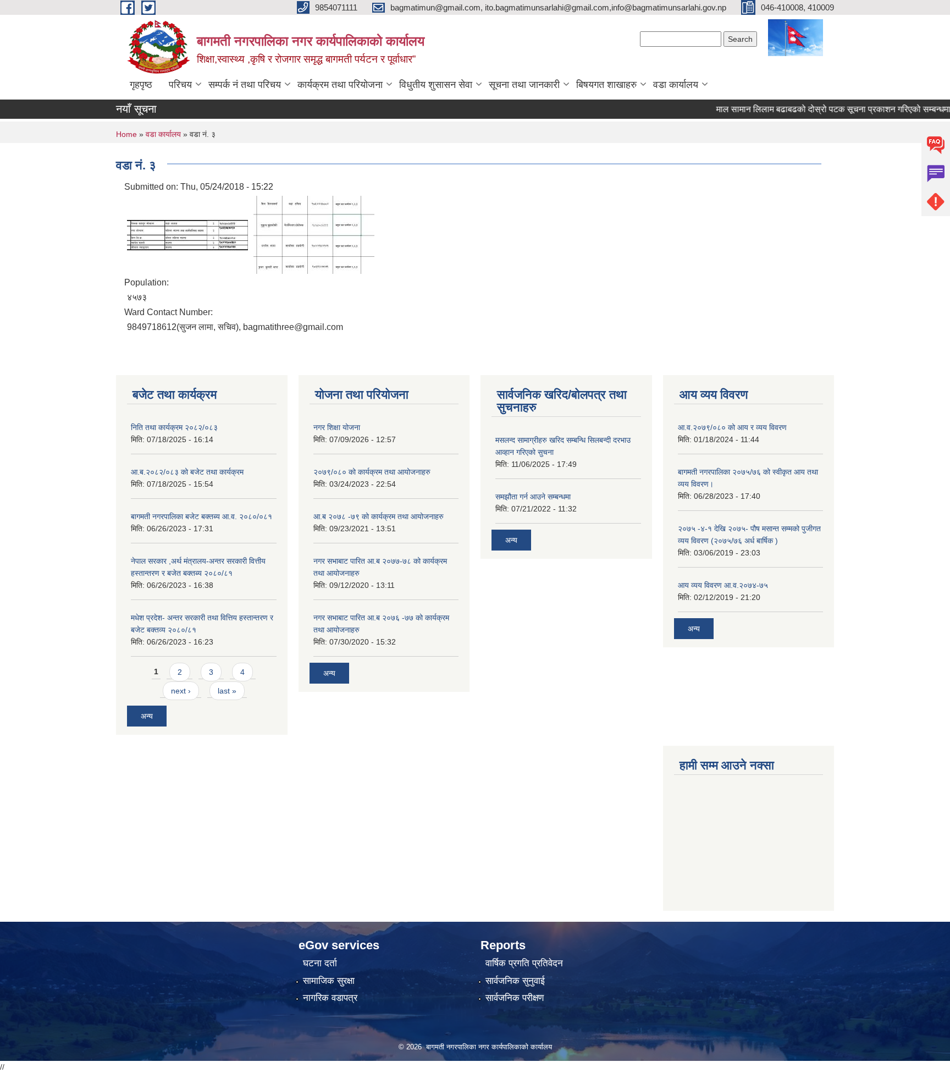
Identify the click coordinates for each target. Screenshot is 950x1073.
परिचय (180, 84)
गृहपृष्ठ (141, 84)
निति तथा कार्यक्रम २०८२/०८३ (174, 427)
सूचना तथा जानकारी (524, 84)
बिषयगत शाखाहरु (606, 84)
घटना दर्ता (320, 963)
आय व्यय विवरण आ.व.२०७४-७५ (723, 585)
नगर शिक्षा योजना (336, 427)
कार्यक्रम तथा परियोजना (340, 84)
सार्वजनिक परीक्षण (514, 998)
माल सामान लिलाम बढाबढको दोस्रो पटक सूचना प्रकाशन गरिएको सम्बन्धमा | (818, 109)
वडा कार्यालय (675, 84)
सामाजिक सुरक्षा (329, 981)
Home (126, 134)
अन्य (147, 716)
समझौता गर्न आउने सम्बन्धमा (533, 496)
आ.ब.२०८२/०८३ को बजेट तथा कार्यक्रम (187, 471)
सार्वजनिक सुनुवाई (515, 981)
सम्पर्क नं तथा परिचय (244, 84)
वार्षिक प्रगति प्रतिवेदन (524, 963)
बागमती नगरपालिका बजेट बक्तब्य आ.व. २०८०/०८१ (201, 516)
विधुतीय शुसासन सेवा (435, 84)
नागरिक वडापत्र (330, 998)
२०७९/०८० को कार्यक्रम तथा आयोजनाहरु (371, 471)
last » (227, 690)
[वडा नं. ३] (187, 234)
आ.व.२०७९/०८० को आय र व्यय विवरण (732, 427)
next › (181, 690)
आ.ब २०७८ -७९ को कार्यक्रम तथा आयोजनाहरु (378, 516)
